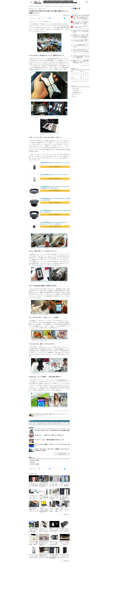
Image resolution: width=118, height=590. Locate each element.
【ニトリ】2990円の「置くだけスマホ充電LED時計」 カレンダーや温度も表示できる (81, 31)
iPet (54, 322)
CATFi (64, 289)
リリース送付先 (75, 90)
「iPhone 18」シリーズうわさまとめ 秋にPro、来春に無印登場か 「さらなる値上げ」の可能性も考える (81, 56)
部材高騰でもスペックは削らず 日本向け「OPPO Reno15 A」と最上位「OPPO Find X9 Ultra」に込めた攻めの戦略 (81, 36)
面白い (40, 423)
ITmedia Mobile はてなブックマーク (79, 8)
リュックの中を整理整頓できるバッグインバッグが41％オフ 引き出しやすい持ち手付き (81, 45)
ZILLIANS (58, 289)
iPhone (38, 422)
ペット (60, 423)
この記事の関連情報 (61, 453)
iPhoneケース (45, 423)
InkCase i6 (54, 257)
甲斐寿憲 (64, 15)
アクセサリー (49, 422)
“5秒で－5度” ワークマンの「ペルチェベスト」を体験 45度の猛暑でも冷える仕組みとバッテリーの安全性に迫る (81, 17)
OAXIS (31, 254)
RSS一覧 (73, 96)
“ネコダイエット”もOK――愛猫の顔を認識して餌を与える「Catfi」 (49, 439)
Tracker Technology (46, 322)
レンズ (44, 422)
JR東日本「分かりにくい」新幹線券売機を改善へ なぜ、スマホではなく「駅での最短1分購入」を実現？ (81, 61)
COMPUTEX (55, 422)
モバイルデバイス (55, 423)
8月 (81, 74)
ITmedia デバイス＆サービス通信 (72, 8)
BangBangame (63, 380)
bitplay (38, 142)
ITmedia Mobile (31, 6)
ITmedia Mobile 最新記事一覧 (77, 8)
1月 (78, 74)
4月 (72, 74)
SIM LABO (32, 462)
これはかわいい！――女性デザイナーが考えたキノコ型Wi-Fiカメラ (49, 435)
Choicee (43, 348)
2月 (76, 74)
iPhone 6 (65, 422)
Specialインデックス (76, 94)
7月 (83, 74)
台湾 (49, 423)
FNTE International (51, 58)
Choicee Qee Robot (59, 348)
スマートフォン (33, 422)
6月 (85, 74)
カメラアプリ (62, 149)
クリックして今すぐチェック (55, 166)
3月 (74, 74)
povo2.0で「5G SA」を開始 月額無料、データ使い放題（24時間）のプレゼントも (81, 41)
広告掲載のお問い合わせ (77, 92)
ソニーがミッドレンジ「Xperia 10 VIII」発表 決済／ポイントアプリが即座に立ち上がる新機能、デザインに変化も (81, 22)
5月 (87, 74)
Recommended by (62, 514)
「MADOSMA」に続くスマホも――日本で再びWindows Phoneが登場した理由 (51, 430)
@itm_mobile (75, 8)
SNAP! (50, 142)
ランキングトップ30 (85, 65)
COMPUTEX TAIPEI (34, 460)
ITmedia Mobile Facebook (73, 8)
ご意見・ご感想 (75, 88)
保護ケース (60, 422)
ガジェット (36, 423)
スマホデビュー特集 (34, 464)
